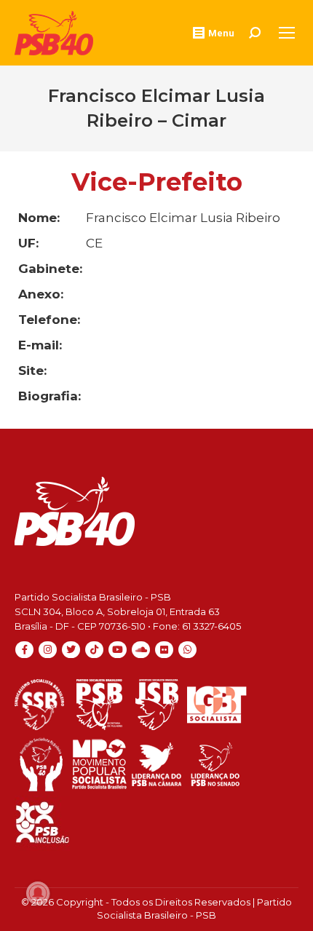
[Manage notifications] (37, 893)
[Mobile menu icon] (286, 32)
